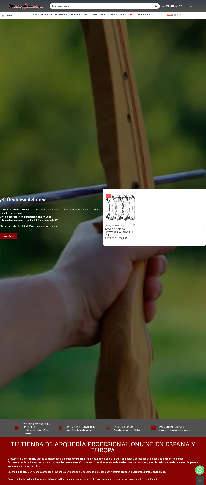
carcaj (109, 458)
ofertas (125, 471)
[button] (174, 14)
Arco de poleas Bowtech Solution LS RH (119, 232)
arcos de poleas (57, 462)
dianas (117, 458)
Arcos (107, 226)
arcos (93, 458)
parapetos (127, 458)
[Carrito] (190, 6)
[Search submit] (156, 6)
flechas (101, 458)
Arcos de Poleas (118, 226)
